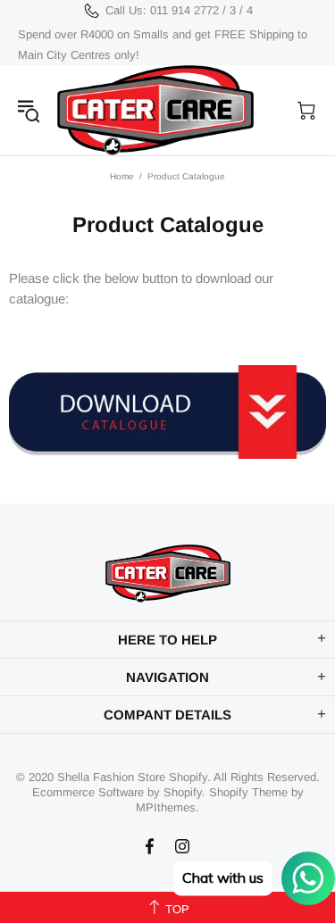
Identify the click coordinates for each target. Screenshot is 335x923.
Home (122, 176)
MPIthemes (166, 807)
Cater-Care (155, 110)
